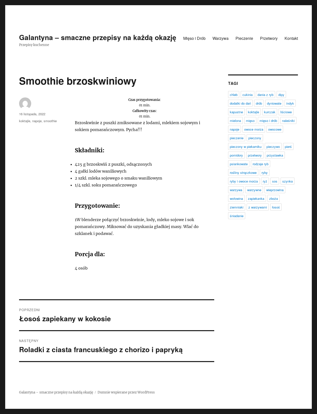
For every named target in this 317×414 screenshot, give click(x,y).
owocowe (274, 129)
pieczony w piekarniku (246, 146)
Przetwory (269, 38)
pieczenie (236, 138)
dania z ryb (265, 94)
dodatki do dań (240, 103)
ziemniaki (236, 207)
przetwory (255, 155)
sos (274, 181)
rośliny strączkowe (243, 172)
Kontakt (291, 38)
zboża (273, 198)
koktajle (24, 120)
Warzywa (220, 38)
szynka (287, 181)
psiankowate (239, 163)
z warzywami (257, 207)
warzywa (236, 189)
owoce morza (253, 129)
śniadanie (236, 215)
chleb (234, 94)
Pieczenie (244, 38)
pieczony (254, 138)
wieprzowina (275, 189)
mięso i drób (268, 120)
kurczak (269, 112)
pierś (288, 146)
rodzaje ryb (260, 163)
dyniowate (274, 103)
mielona (235, 120)
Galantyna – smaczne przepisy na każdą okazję (97, 37)
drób (259, 103)
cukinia (247, 94)
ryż (265, 181)
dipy (281, 94)
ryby (265, 172)
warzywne (254, 189)
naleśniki (288, 120)
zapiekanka (256, 198)
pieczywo (273, 146)
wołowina (236, 198)
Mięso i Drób (194, 38)
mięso (250, 120)
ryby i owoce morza (244, 181)
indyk (290, 103)
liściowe (286, 112)
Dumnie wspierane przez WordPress (126, 392)
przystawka (275, 155)
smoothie (50, 120)
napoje (37, 120)
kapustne (236, 112)
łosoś (276, 207)
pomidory (236, 155)
